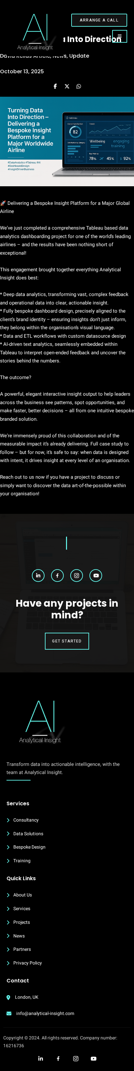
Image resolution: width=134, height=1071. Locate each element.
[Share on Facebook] (55, 86)
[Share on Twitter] (67, 86)
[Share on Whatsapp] (78, 86)
